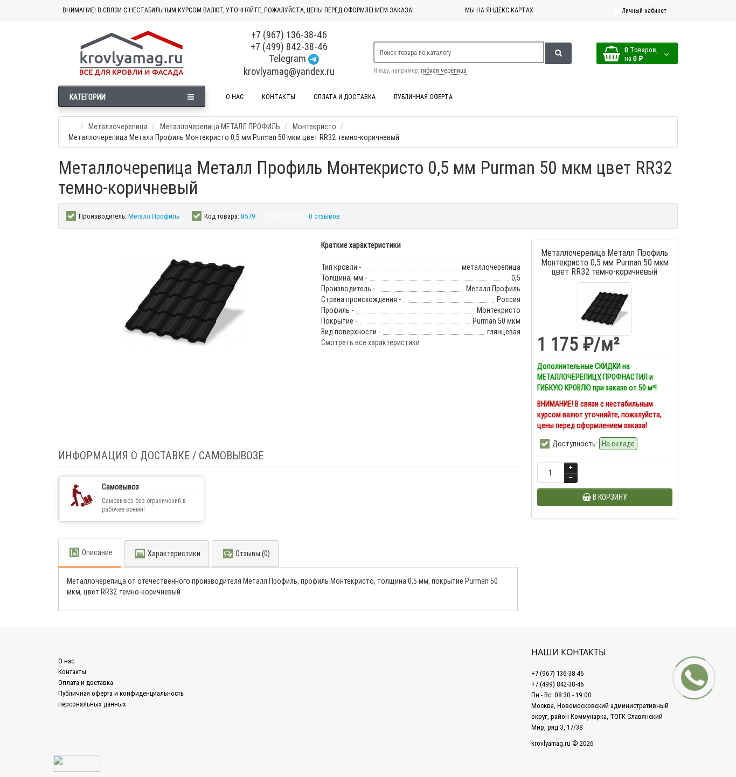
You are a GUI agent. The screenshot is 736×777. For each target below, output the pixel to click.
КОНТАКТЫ (278, 97)
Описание (97, 552)
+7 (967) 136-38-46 (289, 35)
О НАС (235, 97)
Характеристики (174, 553)
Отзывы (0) (252, 553)
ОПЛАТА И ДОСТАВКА (345, 97)
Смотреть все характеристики (370, 342)
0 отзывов (324, 216)
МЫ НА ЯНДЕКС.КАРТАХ (499, 10)
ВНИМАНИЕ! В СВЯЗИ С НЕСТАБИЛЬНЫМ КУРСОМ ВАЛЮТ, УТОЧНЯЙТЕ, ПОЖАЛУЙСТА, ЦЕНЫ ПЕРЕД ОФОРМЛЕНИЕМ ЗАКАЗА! (238, 10)
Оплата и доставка (85, 682)
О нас (66, 661)
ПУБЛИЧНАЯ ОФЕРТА (423, 97)
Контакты (72, 671)
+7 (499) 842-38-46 (289, 46)
